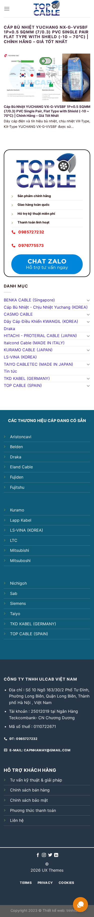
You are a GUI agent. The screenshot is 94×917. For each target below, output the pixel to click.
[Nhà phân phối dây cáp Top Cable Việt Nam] (47, 8)
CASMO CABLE (18, 314)
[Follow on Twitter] (50, 855)
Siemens (18, 603)
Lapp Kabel (20, 520)
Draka (9, 328)
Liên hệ (17, 820)
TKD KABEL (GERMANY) (27, 378)
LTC (13, 540)
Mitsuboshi (20, 560)
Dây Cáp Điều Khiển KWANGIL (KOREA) (41, 321)
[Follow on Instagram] (44, 855)
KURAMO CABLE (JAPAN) (28, 349)
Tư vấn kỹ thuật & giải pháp (36, 779)
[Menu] (7, 8)
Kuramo (17, 509)
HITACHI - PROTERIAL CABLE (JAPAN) (40, 335)
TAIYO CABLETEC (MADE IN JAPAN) (38, 364)
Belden (16, 446)
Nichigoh (18, 583)
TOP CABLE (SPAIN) (23, 385)
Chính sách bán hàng (30, 789)
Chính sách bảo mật (29, 800)
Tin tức (10, 371)
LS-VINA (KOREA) (20, 356)
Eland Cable (21, 466)
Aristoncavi (20, 436)
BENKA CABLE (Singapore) (29, 299)
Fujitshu (17, 487)
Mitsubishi (19, 550)
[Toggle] (88, 300)
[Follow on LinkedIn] (56, 855)
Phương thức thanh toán (33, 810)
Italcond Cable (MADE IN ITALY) (34, 342)
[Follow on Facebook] (38, 855)
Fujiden (16, 477)
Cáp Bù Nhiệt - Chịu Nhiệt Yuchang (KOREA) (46, 307)
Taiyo (15, 613)
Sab (13, 593)
